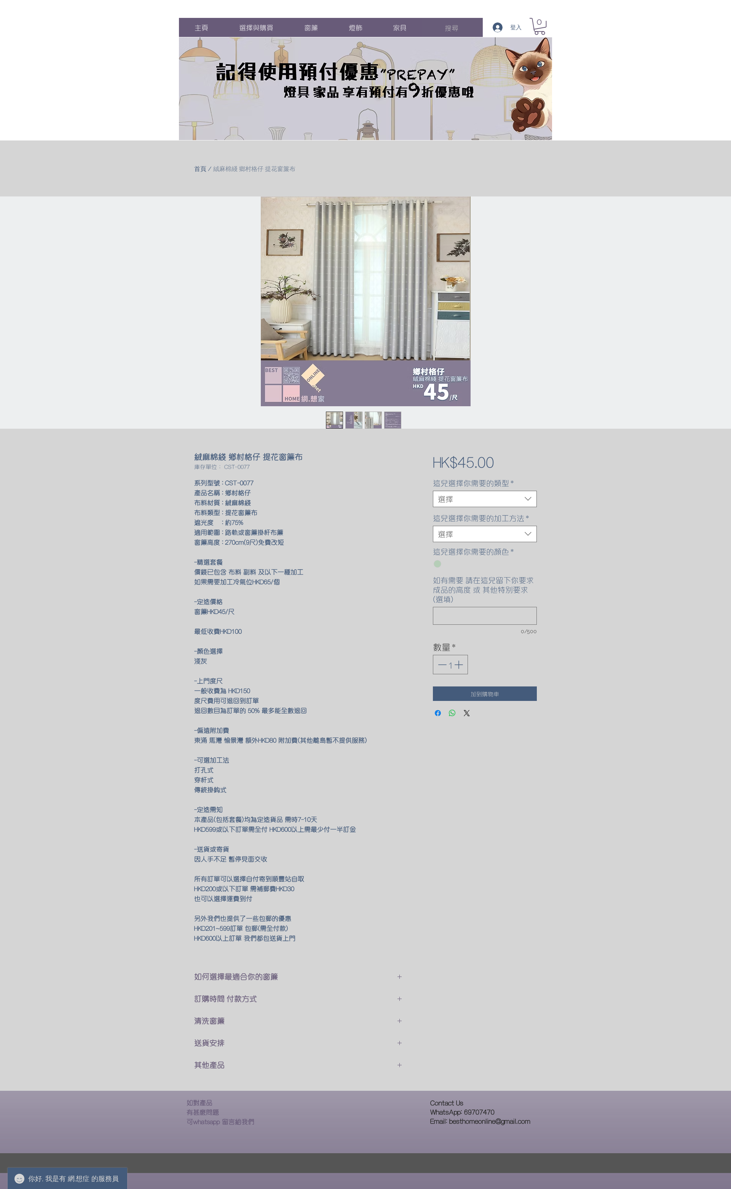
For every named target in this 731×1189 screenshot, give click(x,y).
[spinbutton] (450, 664)
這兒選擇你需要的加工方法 (481, 518)
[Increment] (459, 664)
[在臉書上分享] (437, 713)
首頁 (200, 168)
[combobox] (485, 499)
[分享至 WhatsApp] (452, 713)
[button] (540, 26)
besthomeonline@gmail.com (489, 1120)
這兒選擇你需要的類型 (473, 483)
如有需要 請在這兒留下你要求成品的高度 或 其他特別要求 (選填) (483, 589)
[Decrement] (441, 664)
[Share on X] (466, 713)
